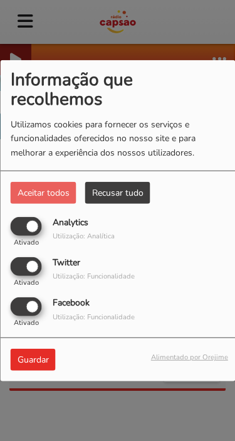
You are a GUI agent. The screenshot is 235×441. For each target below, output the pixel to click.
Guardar (33, 360)
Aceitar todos (44, 192)
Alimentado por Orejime (189, 357)
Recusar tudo (118, 192)
